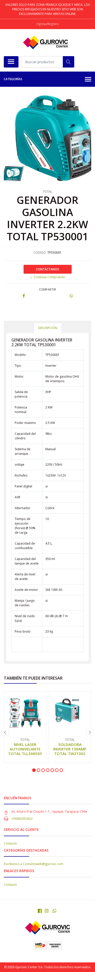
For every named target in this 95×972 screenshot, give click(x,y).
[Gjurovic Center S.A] (45, 42)
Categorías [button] (13, 79)
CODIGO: (40, 252)
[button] (34, 770)
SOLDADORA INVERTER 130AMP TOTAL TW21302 (69, 749)
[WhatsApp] (54, 911)
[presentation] (5, 732)
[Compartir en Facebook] (24, 296)
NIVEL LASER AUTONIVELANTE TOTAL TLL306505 (25, 749)
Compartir (47, 289)
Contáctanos (47, 269)
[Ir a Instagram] (47, 911)
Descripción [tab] (47, 328)
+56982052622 (22, 818)
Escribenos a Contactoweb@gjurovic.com (33, 864)
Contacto (10, 843)
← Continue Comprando (47, 277)
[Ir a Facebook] (40, 911)
